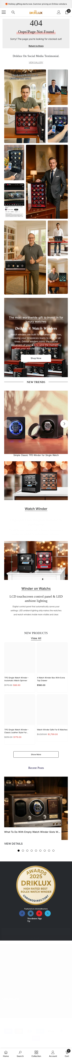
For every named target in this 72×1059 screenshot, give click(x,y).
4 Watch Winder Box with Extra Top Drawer (51, 679)
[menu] (4, 12)
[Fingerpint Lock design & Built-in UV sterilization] (36, 480)
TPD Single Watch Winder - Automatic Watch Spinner (16, 679)
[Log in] (59, 12)
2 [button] (23, 851)
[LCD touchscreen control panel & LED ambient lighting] (36, 560)
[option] (36, 424)
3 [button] (27, 851)
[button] (64, 424)
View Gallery (36, 62)
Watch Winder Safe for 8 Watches (52, 729)
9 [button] (53, 851)
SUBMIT (36, 938)
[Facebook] (22, 913)
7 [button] (45, 851)
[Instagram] (31, 913)
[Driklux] (36, 422)
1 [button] (19, 851)
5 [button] (36, 851)
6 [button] (40, 851)
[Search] (13, 12)
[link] (20, 1053)
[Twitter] (48, 913)
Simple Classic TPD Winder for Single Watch (36, 455)
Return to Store (36, 46)
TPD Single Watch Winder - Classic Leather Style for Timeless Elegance (16, 731)
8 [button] (49, 851)
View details (13, 843)
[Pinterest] (39, 913)
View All (36, 638)
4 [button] (32, 851)
